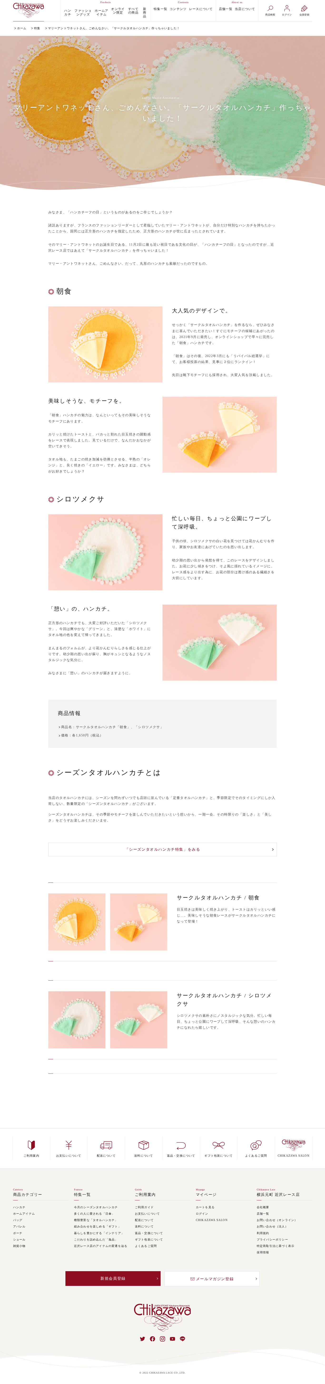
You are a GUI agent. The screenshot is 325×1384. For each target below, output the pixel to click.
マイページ (206, 1195)
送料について (144, 1226)
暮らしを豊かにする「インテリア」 (99, 1233)
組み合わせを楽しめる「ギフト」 (97, 1226)
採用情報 (263, 1252)
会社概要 (263, 1207)
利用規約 (263, 1233)
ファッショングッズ (83, 12)
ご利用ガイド (144, 1207)
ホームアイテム (101, 12)
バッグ (18, 1220)
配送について (144, 1220)
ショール (19, 1239)
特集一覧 (160, 9)
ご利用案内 (145, 1195)
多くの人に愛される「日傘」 (94, 1213)
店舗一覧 (225, 9)
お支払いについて (147, 1213)
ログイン (202, 1213)
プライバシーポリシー (272, 1239)
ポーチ (18, 1233)
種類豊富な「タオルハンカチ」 (96, 1220)
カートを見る (205, 1207)
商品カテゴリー (27, 1195)
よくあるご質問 (146, 1246)
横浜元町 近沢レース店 (278, 1195)
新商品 (144, 12)
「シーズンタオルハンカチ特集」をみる (162, 849)
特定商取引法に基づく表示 (275, 1246)
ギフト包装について (149, 1239)
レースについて (201, 9)
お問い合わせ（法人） (272, 1226)
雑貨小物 (19, 1246)
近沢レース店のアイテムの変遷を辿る (100, 1246)
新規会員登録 (113, 1278)
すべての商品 (133, 10)
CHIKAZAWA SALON (212, 1220)
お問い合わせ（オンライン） (277, 1220)
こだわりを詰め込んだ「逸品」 (96, 1239)
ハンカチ (67, 12)
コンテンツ (178, 9)
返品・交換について (149, 1233)
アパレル (19, 1226)
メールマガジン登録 (215, 1279)
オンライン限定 (118, 10)
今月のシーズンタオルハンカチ (96, 1207)
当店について (245, 9)
